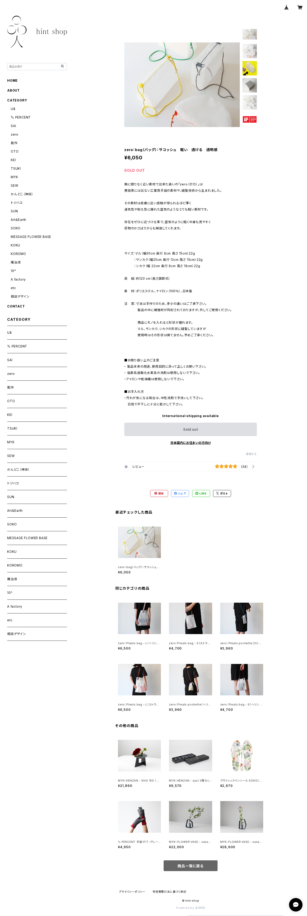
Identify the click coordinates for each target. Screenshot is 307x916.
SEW (14, 185)
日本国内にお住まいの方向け (190, 443)
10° (13, 271)
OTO (14, 151)
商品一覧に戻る (191, 866)
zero (14, 134)
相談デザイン (20, 296)
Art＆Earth (18, 220)
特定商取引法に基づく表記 (169, 891)
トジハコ (17, 202)
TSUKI (16, 168)
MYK (14, 177)
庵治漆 (16, 262)
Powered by (185, 907)
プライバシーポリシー (132, 891)
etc (13, 288)
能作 (14, 143)
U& (13, 109)
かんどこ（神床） (22, 194)
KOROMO (18, 254)
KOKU (15, 245)
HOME (12, 80)
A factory (18, 279)
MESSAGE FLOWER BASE (31, 237)
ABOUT (13, 90)
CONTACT (16, 306)
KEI (13, 160)
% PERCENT (21, 117)
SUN (14, 211)
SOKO (15, 228)
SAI (13, 126)
